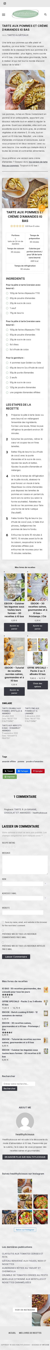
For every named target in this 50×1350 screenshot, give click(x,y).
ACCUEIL (12, 1333)
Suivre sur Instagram (25, 1230)
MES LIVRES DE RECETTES (30, 1333)
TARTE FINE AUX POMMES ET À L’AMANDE (32, 711)
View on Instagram (25, 1310)
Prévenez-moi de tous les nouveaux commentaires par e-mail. (19, 936)
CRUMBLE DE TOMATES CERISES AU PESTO (25, 1275)
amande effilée (9, 761)
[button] (3, 15)
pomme (21, 761)
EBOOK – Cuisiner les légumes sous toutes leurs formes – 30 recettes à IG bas (14, 610)
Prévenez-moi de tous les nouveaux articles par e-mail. (23, 947)
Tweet (10, 771)
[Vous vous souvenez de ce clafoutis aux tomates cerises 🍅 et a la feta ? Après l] (9, 1186)
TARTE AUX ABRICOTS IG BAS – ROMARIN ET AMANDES (12, 728)
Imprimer (11, 777)
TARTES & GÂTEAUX (17, 35)
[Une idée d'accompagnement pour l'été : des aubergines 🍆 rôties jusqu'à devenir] (9, 1201)
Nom (4, 879)
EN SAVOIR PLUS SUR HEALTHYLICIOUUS (25, 1157)
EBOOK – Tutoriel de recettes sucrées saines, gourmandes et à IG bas (14, 674)
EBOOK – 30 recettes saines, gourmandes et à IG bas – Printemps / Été (37, 610)
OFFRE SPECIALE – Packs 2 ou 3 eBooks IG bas (37, 670)
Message (6, 853)
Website (6, 908)
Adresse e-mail (9, 893)
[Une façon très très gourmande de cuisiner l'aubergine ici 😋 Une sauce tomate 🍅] (40, 1217)
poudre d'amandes (34, 761)
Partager (24, 771)
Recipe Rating (8, 843)
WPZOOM (45, 1345)
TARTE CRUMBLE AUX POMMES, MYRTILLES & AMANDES (12, 711)
